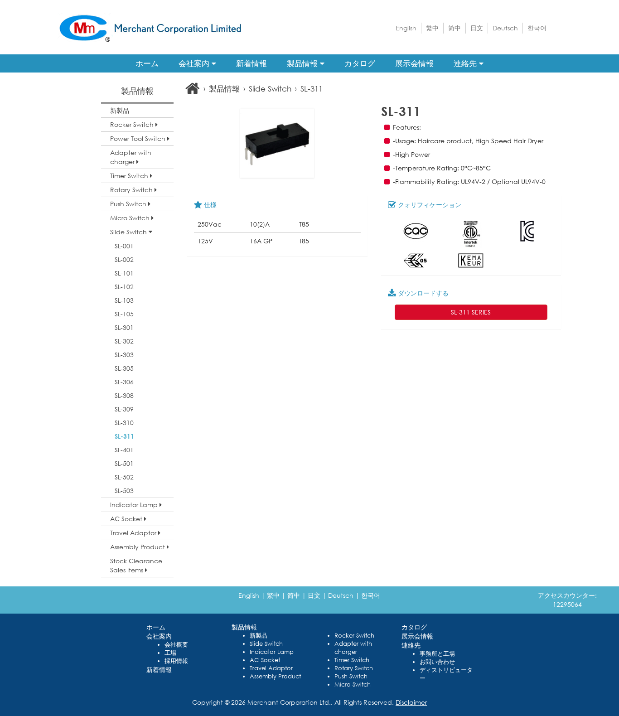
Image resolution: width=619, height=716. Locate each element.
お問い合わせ (437, 662)
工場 (170, 653)
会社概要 (176, 644)
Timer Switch (351, 660)
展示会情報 (414, 63)
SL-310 (124, 422)
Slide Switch (270, 88)
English (406, 28)
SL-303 (124, 354)
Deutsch (505, 28)
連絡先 (466, 63)
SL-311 (124, 436)
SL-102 (124, 286)
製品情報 (303, 63)
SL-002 (124, 259)
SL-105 (124, 314)
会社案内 (195, 63)
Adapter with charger (353, 648)
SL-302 (124, 341)
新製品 (119, 110)
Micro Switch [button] (130, 217)
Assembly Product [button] (138, 546)
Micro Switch (352, 684)
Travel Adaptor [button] (134, 532)
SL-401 (124, 449)
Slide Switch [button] (129, 231)
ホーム (147, 63)
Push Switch (351, 676)
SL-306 (124, 381)
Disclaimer (411, 702)
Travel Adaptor (271, 668)
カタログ (359, 63)
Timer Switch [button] (130, 175)
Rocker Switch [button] (132, 124)
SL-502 (124, 477)
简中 (454, 28)
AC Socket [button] (127, 518)
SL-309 (124, 409)
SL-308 (124, 395)
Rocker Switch (354, 635)
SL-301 (124, 327)
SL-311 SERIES (471, 312)
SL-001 (124, 246)
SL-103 (124, 300)
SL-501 (124, 463)
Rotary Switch (353, 668)
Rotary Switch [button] (132, 189)
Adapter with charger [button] (130, 157)
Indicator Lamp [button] (135, 504)
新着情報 (251, 63)
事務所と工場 (437, 654)
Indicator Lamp (272, 652)
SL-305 (124, 368)
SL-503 (124, 490)
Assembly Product (275, 676)
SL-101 (124, 273)
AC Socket (265, 660)
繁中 (432, 28)
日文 (476, 28)
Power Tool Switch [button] (138, 138)
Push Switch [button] (129, 203)
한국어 (536, 28)
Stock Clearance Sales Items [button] (136, 565)
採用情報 (176, 661)
